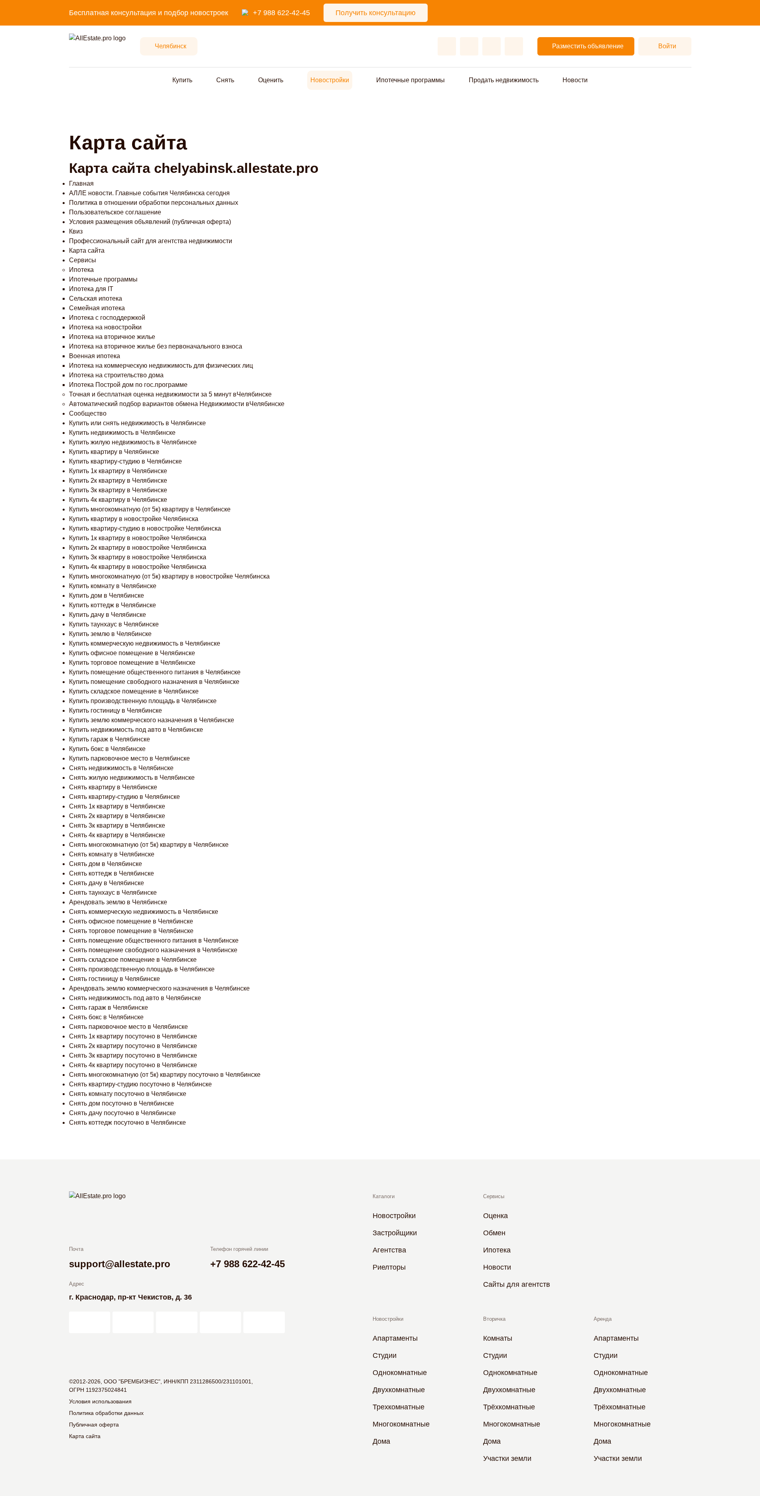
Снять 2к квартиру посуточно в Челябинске (133, 1045)
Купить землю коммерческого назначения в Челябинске (151, 720)
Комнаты (497, 1338)
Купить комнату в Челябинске (112, 586)
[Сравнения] (469, 46)
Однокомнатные (400, 1373)
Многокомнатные (401, 1424)
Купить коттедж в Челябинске (112, 605)
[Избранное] (447, 46)
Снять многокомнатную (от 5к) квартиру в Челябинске (149, 844)
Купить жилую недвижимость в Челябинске (133, 442)
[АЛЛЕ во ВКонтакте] (176, 1322)
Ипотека (81, 269)
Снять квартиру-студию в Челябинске (124, 796)
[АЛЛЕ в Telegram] (263, 1322)
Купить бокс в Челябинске (107, 748)
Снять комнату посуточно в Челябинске (127, 1093)
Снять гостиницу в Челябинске (114, 978)
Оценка (495, 1216)
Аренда (603, 1319)
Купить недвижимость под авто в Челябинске (136, 729)
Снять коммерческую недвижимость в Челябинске (143, 911)
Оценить (270, 80)
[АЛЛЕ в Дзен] (133, 1322)
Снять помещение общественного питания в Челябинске (154, 940)
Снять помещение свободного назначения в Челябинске (153, 950)
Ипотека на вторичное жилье (112, 336)
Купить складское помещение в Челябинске (134, 691)
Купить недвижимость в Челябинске (122, 432)
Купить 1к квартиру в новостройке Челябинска (137, 538)
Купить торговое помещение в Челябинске (132, 662)
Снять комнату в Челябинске (111, 854)
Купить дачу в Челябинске (107, 614)
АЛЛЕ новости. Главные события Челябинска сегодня (149, 193)
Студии (385, 1355)
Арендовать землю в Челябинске (118, 902)
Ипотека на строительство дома (116, 375)
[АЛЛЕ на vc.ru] (89, 1322)
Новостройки (329, 80)
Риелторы (389, 1267)
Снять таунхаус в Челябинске (113, 892)
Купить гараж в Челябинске (109, 739)
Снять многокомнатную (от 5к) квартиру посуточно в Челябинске (165, 1074)
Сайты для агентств (516, 1284)
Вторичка (494, 1319)
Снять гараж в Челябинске (108, 1007)
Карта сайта (87, 250)
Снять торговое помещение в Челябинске (131, 930)
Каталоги (384, 1196)
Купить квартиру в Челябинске (114, 451)
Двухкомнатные (399, 1390)
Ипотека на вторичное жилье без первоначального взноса (155, 346)
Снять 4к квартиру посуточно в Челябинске (133, 1065)
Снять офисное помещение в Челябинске (131, 921)
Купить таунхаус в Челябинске (114, 624)
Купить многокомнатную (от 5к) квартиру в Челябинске (150, 509)
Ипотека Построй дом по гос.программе (128, 384)
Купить (182, 80)
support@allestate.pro (119, 1263)
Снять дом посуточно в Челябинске (121, 1103)
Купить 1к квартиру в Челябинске (118, 471)
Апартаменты (395, 1338)
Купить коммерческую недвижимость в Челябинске (144, 643)
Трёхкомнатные (509, 1407)
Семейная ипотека (97, 308)
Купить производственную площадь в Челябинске (143, 700)
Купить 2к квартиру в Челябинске (118, 480)
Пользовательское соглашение (115, 212)
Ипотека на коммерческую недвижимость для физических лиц (161, 365)
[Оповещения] (514, 46)
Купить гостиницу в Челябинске (115, 710)
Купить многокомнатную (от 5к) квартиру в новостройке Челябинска (169, 576)
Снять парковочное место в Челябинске (128, 1026)
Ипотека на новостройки (105, 327)
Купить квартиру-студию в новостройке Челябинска (145, 528)
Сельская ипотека (95, 298)
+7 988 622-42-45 (281, 13)
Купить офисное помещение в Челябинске (132, 653)
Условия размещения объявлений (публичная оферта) (150, 221)
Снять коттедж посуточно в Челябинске (127, 1122)
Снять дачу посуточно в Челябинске (122, 1113)
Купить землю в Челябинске (110, 633)
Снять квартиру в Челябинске (113, 787)
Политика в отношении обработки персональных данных (153, 202)
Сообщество (88, 413)
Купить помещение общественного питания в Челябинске (155, 672)
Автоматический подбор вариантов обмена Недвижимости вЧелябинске (176, 403)
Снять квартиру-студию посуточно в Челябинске (140, 1084)
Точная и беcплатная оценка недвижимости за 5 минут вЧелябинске (170, 394)
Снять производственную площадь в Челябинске (142, 969)
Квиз (76, 231)
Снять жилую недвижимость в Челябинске (132, 777)
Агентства (389, 1250)
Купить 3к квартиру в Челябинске (118, 490)
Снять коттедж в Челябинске (111, 873)
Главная (81, 183)
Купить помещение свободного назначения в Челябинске (154, 681)
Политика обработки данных (106, 1413)
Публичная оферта (94, 1424)
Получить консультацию (376, 13)
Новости (575, 80)
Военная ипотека (94, 356)
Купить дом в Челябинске (106, 595)
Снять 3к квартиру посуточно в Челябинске (133, 1055)
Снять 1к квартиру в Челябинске (117, 806)
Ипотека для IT (91, 288)
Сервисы (82, 260)
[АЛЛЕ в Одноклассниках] (220, 1322)
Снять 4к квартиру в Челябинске (117, 835)
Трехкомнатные (398, 1407)
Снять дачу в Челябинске (106, 883)
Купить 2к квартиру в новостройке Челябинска (137, 547)
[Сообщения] (491, 46)
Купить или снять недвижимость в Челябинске (137, 423)
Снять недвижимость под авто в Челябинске (135, 998)
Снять (225, 80)
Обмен (494, 1233)
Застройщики (395, 1233)
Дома (381, 1441)
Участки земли (507, 1458)
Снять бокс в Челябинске (106, 1017)
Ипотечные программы (103, 279)
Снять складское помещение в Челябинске (133, 959)
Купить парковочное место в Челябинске (129, 758)
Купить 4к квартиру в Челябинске (118, 499)
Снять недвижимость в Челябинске (121, 768)
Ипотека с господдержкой (107, 317)
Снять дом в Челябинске (105, 863)
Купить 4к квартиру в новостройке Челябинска (137, 566)
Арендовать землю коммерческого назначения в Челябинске (159, 988)
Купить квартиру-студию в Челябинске (125, 461)
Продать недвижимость (504, 80)
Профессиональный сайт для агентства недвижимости (150, 241)
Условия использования (100, 1401)
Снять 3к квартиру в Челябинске (117, 825)
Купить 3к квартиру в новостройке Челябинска (137, 557)
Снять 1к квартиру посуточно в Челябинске (133, 1036)
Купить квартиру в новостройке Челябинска (133, 518)
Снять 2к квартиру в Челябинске (117, 815)
